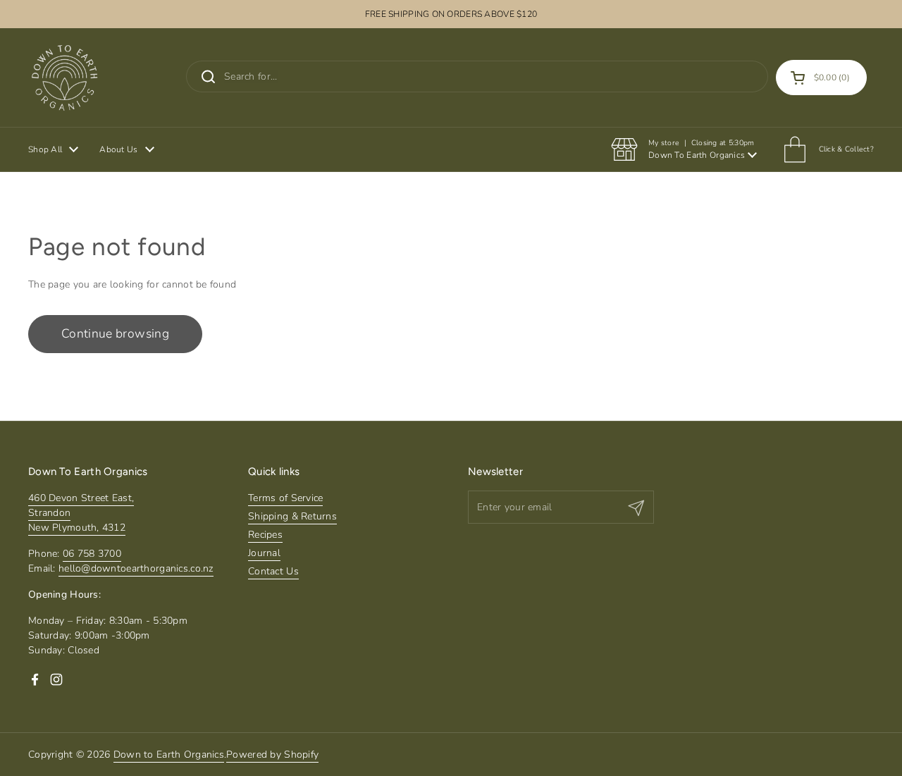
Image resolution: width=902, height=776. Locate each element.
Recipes (265, 534)
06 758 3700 (92, 553)
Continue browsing (115, 333)
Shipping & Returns (292, 516)
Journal (264, 553)
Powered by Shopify (272, 754)
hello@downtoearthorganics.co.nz (136, 568)
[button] (821, 77)
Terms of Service (285, 498)
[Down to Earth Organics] (64, 77)
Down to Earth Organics (168, 754)
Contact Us (273, 571)
